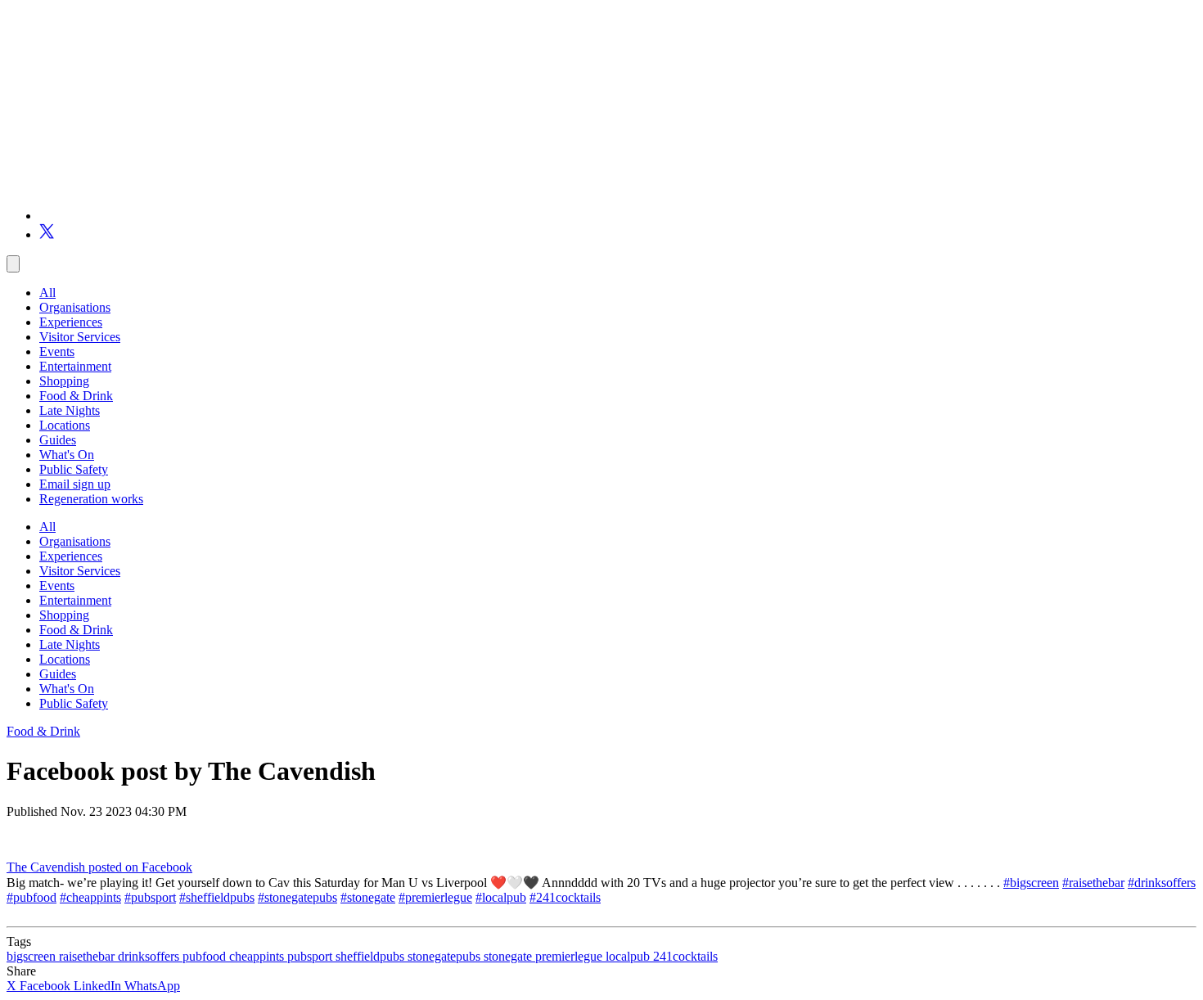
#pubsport (150, 897)
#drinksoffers (1162, 883)
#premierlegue (435, 897)
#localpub (500, 897)
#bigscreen (1031, 883)
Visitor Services (79, 337)
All (47, 293)
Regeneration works (91, 499)
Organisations (74, 307)
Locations (64, 425)
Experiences (70, 322)
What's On (66, 455)
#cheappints (90, 897)
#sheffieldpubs (217, 897)
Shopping (64, 381)
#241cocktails (565, 897)
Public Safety (73, 469)
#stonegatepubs (297, 897)
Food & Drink (76, 396)
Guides (57, 440)
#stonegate (367, 897)
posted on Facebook (140, 867)
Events (56, 351)
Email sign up (74, 484)
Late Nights (69, 410)
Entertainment (75, 366)
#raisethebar (1093, 883)
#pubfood (31, 897)
